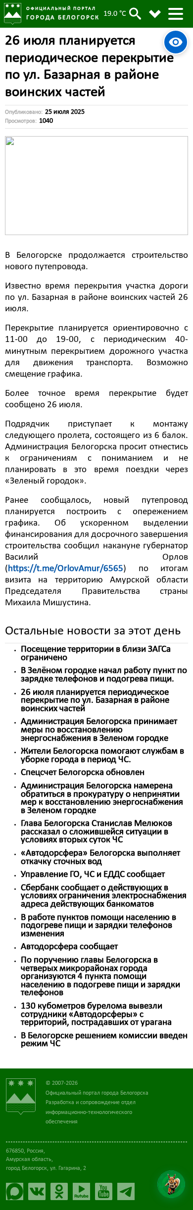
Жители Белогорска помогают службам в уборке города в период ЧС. (102, 756)
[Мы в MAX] (17, 1191)
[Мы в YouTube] (106, 1191)
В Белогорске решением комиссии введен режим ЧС (104, 1040)
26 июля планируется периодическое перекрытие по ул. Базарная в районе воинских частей (95, 701)
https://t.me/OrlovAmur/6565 (65, 569)
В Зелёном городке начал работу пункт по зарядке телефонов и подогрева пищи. (104, 675)
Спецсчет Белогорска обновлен (83, 772)
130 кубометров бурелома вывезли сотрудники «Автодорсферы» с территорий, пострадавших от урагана (96, 1014)
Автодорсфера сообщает (69, 947)
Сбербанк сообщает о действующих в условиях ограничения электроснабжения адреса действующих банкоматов (104, 896)
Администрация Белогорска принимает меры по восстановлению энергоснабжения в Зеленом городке (99, 730)
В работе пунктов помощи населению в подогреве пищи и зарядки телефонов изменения (98, 926)
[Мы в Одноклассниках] (61, 1191)
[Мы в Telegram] (128, 1191)
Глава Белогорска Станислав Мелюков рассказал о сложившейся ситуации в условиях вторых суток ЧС (96, 832)
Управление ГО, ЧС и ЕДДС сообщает (93, 874)
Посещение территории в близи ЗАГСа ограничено (96, 654)
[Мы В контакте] (39, 1191)
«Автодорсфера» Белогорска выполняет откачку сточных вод (100, 858)
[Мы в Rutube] (84, 1191)
